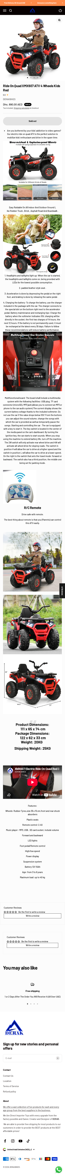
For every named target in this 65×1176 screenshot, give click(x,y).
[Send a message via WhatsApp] (58, 1169)
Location (7, 1081)
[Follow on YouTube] (20, 1141)
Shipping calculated (21, 108)
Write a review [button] (32, 915)
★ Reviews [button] (62, 590)
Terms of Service (11, 1086)
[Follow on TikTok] (28, 1141)
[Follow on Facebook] (5, 1141)
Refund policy (9, 1091)
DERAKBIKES (9, 99)
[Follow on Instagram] (13, 1141)
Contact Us (8, 1076)
